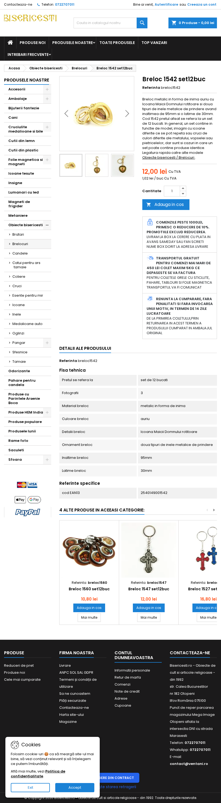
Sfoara (15, 459)
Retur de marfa (128, 677)
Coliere (18, 276)
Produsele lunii (22, 431)
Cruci (17, 286)
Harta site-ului (71, 714)
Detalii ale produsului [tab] (85, 348)
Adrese (121, 698)
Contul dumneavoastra (134, 655)
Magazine (68, 721)
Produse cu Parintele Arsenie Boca (24, 398)
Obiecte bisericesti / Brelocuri (168, 157)
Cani (13, 117)
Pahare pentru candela (22, 382)
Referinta (151, 87)
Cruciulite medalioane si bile (25, 129)
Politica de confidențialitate (38, 774)
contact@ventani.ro (189, 763)
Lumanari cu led (23, 192)
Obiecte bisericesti (25, 225)
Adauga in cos (165, 204)
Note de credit (127, 691)
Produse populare (25, 421)
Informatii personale (132, 670)
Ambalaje (17, 98)
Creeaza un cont (201, 4)
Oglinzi (18, 333)
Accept (74, 787)
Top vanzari (154, 42)
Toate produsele (117, 42)
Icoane (18, 304)
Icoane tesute (21, 173)
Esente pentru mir (27, 295)
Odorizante (19, 371)
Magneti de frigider (19, 204)
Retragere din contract (110, 777)
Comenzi (122, 684)
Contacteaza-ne (18, 4)
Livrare (65, 665)
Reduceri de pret (19, 665)
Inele (16, 314)
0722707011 (64, 4)
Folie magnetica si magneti (25, 162)
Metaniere (17, 215)
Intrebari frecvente (28, 54)
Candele (20, 253)
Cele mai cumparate (22, 679)
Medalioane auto (27, 323)
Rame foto (18, 440)
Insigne (15, 182)
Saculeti (16, 450)
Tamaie (19, 361)
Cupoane (123, 705)
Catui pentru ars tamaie (26, 265)
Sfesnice (19, 352)
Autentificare (166, 4)
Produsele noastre (72, 42)
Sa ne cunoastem (74, 693)
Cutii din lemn (21, 140)
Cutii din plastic (23, 150)
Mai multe (91, 617)
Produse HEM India (25, 412)
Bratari (18, 234)
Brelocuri (20, 243)
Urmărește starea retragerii (110, 787)
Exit (30, 787)
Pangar (18, 342)
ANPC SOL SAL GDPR (76, 672)
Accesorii (16, 89)
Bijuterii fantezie (23, 108)
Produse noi (33, 42)
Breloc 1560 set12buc (89, 589)
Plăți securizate (72, 700)
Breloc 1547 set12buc (148, 589)
